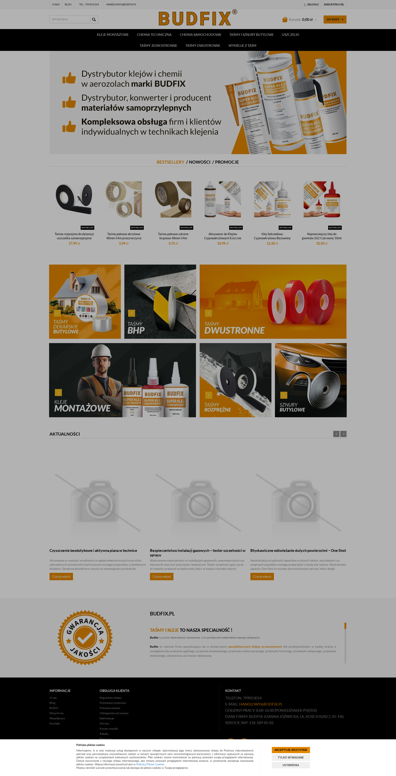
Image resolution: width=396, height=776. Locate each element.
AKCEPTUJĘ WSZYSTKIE (291, 749)
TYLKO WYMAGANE (291, 757)
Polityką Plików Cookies (150, 764)
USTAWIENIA (291, 765)
